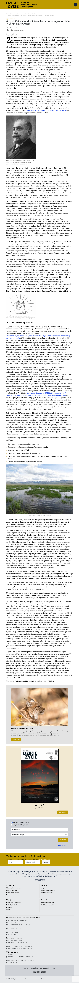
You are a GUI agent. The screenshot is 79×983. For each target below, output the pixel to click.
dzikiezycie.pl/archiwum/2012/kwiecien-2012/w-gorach (46, 110)
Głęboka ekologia (11, 890)
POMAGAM (16, 739)
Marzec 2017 (31, 14)
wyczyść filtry (62, 845)
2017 (25, 14)
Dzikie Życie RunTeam (13, 905)
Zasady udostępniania (47, 902)
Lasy (42, 888)
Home (14, 14)
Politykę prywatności (44, 859)
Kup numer (62, 812)
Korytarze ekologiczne (48, 890)
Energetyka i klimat (47, 892)
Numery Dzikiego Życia (21, 822)
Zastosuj (62, 840)
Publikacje (9, 907)
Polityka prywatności (47, 905)
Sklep (8, 909)
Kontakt (8, 895)
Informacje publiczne (12, 892)
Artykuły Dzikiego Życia (21, 825)
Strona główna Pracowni (13, 888)
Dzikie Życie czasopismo (13, 902)
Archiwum (20, 14)
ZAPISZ (45, 862)
